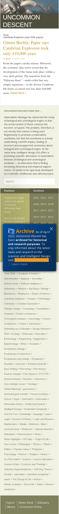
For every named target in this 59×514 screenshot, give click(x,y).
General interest (12, 379)
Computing (28, 308)
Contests (8, 313)
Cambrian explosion (14, 298)
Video (40, 484)
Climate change (12, 308)
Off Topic (27, 439)
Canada (31, 298)
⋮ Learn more (17, 264)
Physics (37, 444)
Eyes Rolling (10, 369)
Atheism (22, 288)
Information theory (13, 404)
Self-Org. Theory (42, 469)
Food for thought (12, 374)
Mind (43, 424)
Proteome (37, 449)
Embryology (10, 338)
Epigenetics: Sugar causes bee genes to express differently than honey (14, 204)
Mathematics (10, 424)
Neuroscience (25, 434)
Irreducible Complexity (35, 409)
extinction (20, 364)
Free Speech (30, 374)
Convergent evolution (15, 318)
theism (37, 479)
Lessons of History (21, 419)
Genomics (40, 379)
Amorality (37, 278)
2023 (36, 197)
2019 (43, 204)
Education (40, 333)
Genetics (27, 379)
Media (23, 424)
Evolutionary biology (14, 348)
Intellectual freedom (35, 404)
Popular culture (21, 449)
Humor (7, 399)
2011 (36, 223)
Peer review (10, 444)
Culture (22, 323)
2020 (36, 204)
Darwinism (34, 323)
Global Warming (12, 389)
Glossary (43, 502)
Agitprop (25, 278)
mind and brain (11, 429)
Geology (32, 384)
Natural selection (43, 429)
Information (41, 399)
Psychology (10, 454)
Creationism (10, 323)
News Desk (26, 502)
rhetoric (44, 454)
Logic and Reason (43, 419)
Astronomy (9, 288)
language (38, 414)
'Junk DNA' (10, 273)
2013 (43, 216)
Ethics (24, 343)
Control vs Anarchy (26, 313)
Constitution (43, 308)
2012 (50, 216)
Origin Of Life (42, 439)
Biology (44, 288)
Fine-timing (39, 369)
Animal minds (11, 283)
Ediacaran (27, 333)
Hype (16, 399)
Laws (48, 414)
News (8, 59)
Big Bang (33, 288)
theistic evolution (12, 484)
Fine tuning (25, 369)
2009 (50, 223)
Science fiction (11, 464)
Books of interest (41, 293)
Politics (7, 449)
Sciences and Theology (34, 464)
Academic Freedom (28, 273)
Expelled (8, 364)
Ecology (15, 333)
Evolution (34, 343)
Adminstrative (11, 278)
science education (42, 459)
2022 (43, 197)
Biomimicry (10, 293)
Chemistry (9, 303)
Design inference (41, 328)
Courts (46, 318)
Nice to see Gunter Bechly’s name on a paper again (14, 222)
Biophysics (24, 293)
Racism (23, 454)
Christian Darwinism (27, 303)
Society (8, 474)
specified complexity (37, 474)
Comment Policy (31, 507)
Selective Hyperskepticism (18, 469)
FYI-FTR (43, 374)
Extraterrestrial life (37, 364)
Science (26, 459)
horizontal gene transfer (16, 394)
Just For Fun (10, 414)
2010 (43, 223)
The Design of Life (22, 479)
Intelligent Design (13, 409)
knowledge (25, 414)
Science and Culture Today (31, 260)
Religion (33, 454)
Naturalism (9, 434)
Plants (47, 444)
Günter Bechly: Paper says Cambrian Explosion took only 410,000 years (26, 47)
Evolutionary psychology (16, 359)
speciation (19, 474)
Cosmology (34, 318)
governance (29, 389)
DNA (6, 333)
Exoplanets (37, 359)
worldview (9, 489)
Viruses (49, 484)
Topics (9, 502)
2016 (43, 210)
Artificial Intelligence (31, 283)
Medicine (33, 424)
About (11, 507)
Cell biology (44, 298)
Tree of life (29, 484)
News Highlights (12, 439)
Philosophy (24, 444)
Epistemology (11, 343)
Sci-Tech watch (12, 459)
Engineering (25, 338)
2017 (36, 210)
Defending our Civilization (17, 328)
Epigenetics (40, 338)
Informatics (27, 399)
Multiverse (27, 429)
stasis (7, 479)
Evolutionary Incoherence (17, 353)
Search (48, 181)
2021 (50, 197)
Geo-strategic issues (14, 384)
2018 (50, 204)
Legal (7, 419)
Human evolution (39, 394)
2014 (36, 216)
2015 (50, 210)
